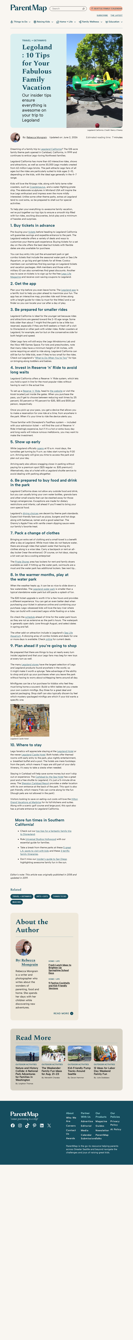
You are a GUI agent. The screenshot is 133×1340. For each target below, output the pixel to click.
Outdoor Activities (26, 1064)
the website (56, 391)
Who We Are (71, 1119)
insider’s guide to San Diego (52, 859)
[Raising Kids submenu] (52, 22)
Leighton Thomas (26, 1084)
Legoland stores (30, 664)
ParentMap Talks (102, 1137)
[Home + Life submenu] (75, 22)
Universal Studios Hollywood (40, 839)
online (49, 639)
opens (40, 448)
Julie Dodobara (103, 1078)
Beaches (16, 902)
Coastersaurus (37, 187)
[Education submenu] (122, 22)
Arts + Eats (42, 896)
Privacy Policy (115, 1123)
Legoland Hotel (65, 751)
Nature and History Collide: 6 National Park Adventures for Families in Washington (27, 1073)
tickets (31, 231)
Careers (71, 1125)
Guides (100, 1125)
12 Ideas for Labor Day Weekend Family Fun (104, 1071)
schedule (30, 617)
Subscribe (102, 15)
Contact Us (71, 1132)
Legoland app (68, 290)
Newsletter (102, 1130)
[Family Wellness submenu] (101, 22)
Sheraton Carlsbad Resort (35, 783)
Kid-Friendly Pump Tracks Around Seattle (79, 1071)
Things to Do (59, 896)
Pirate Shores (22, 561)
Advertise (87, 1121)
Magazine (101, 1121)
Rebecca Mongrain (37, 137)
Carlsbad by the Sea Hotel (49, 776)
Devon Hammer (77, 1078)
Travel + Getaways (34, 40)
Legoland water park (44, 589)
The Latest (117, 15)
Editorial (86, 1125)
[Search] (83, 8)
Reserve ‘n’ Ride (31, 391)
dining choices (31, 513)
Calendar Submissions (89, 1137)
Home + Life (54, 961)
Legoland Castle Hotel (33, 754)
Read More (61, 1013)
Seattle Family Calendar (108, 9)
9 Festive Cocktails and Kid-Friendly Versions (59, 986)
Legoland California (51, 149)
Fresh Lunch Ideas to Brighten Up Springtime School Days (60, 969)
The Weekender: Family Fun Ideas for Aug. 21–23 (52, 1071)
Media (84, 1130)
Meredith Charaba (52, 1078)
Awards (70, 1138)
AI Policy (115, 1129)
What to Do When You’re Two (51, 357)
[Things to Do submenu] (30, 22)
